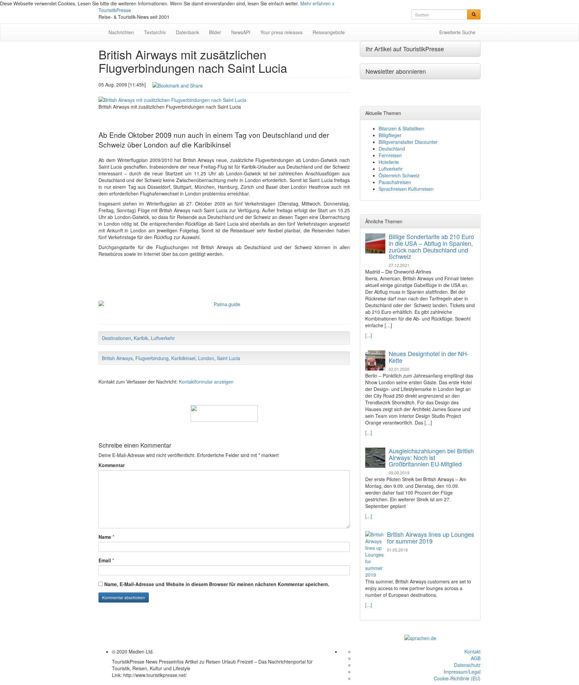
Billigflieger (390, 135)
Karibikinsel (183, 358)
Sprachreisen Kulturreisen (406, 188)
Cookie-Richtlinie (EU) (457, 678)
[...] (368, 335)
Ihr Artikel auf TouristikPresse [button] (405, 48)
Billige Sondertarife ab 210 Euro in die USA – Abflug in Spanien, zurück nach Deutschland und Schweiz (431, 246)
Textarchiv (155, 32)
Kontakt (472, 651)
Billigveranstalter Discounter (408, 141)
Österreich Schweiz (399, 175)
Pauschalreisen (395, 182)
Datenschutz (467, 665)
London (206, 358)
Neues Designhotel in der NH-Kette (429, 356)
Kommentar (112, 465)
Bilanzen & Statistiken (401, 128)
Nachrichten (121, 32)
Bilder (215, 32)
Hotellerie (389, 162)
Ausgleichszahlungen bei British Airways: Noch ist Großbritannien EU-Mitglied (431, 457)
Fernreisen (390, 155)
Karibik (141, 338)
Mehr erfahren (315, 3)
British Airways (117, 358)
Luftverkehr (163, 338)
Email (105, 560)
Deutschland (392, 148)
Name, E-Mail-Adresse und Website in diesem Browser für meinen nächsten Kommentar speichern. (216, 584)
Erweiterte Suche (457, 32)
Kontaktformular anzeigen (206, 381)
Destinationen (116, 338)
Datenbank (187, 32)
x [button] (333, 3)
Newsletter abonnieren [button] (396, 71)
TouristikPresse (115, 10)
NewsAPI (240, 32)
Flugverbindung (152, 358)
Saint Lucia (228, 358)
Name (105, 536)
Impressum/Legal (462, 671)
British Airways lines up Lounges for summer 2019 (430, 537)
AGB (475, 658)
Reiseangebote (329, 32)
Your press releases (281, 32)
